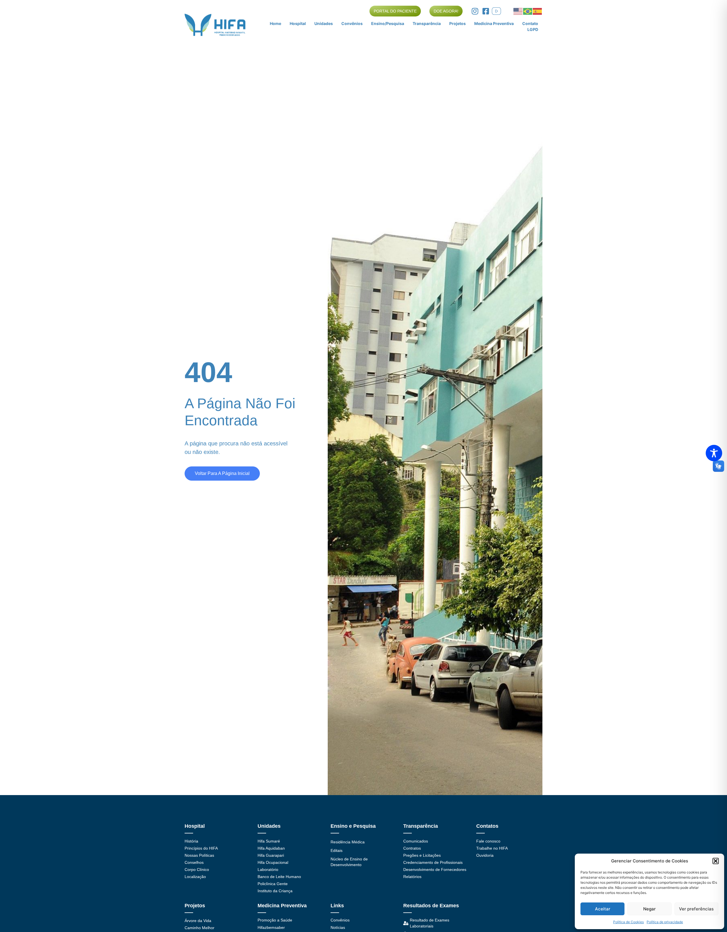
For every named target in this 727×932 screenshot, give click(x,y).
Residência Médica (348, 842)
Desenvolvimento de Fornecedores (434, 869)
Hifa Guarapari (271, 855)
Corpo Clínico (197, 869)
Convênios (352, 23)
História (191, 841)
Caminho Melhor (199, 927)
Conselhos (194, 862)
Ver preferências (696, 909)
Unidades (323, 23)
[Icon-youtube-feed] (496, 11)
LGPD (532, 29)
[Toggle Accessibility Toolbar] (714, 453)
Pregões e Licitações (422, 855)
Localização (195, 876)
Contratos (412, 848)
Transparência (427, 23)
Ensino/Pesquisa (387, 23)
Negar (649, 909)
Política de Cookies (628, 922)
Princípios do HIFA (201, 848)
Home (275, 23)
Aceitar (602, 909)
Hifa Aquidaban (271, 848)
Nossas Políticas (199, 855)
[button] (715, 861)
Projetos (457, 23)
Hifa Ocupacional (273, 862)
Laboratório (268, 869)
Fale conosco (488, 841)
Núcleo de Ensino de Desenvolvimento (349, 862)
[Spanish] (537, 11)
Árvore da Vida (198, 920)
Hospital (298, 23)
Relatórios (412, 876)
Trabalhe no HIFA (492, 848)
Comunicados (415, 841)
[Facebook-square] (485, 11)
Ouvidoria (485, 855)
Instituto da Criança (275, 891)
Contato (530, 23)
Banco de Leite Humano (279, 876)
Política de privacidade (665, 922)
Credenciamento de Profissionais (433, 862)
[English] (518, 11)
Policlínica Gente (273, 883)
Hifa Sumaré (269, 841)
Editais (336, 850)
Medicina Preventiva (494, 23)
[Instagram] (475, 11)
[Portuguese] (528, 11)
